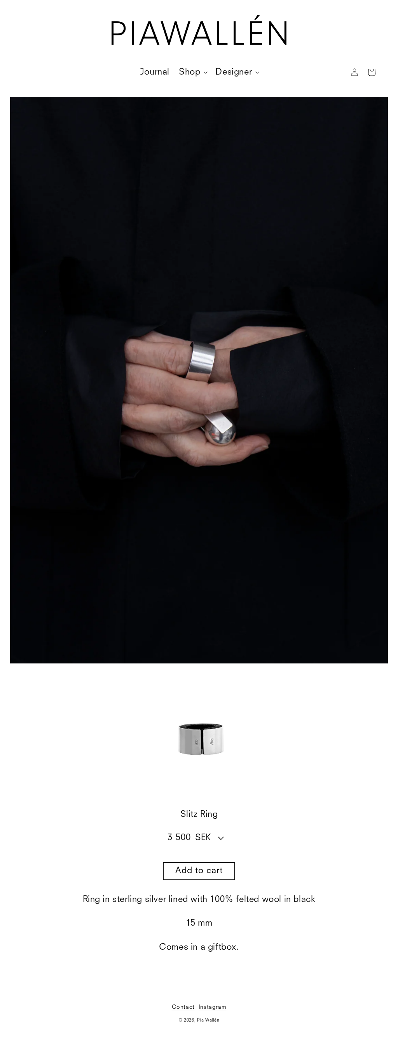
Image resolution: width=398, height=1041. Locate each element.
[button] (192, 72)
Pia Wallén (208, 1020)
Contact (183, 1007)
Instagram (212, 1007)
